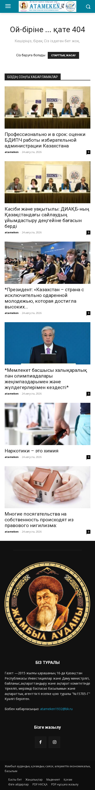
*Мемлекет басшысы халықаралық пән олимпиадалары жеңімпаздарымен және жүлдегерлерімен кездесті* (46, 378)
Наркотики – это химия (32, 451)
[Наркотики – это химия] (47, 424)
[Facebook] (40, 742)
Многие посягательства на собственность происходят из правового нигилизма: (39, 519)
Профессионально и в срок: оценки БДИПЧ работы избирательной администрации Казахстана (45, 140)
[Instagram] (54, 742)
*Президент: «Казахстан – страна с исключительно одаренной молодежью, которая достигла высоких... (44, 298)
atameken (12, 152)
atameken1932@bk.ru (56, 709)
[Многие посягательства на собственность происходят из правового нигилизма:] (47, 487)
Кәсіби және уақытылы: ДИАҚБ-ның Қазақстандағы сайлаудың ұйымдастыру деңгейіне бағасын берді (47, 217)
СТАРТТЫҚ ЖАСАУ (63, 55)
